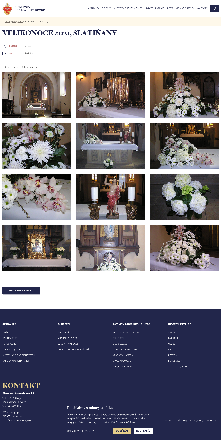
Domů (7, 21)
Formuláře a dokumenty (180, 8)
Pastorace (118, 338)
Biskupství (63, 332)
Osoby (171, 343)
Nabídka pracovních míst (15, 360)
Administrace (211, 420)
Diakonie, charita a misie (125, 349)
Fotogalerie (17, 21)
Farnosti (173, 338)
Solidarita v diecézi (68, 343)
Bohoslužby (175, 360)
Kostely (172, 355)
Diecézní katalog (155, 8)
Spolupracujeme (122, 360)
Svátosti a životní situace (127, 332)
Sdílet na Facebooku (21, 290)
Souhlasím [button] (143, 431)
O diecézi (106, 8)
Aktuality (93, 8)
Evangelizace (120, 343)
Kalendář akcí (9, 338)
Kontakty (202, 8)
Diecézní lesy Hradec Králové (73, 349)
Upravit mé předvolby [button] (80, 431)
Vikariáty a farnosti (68, 338)
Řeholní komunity (122, 366)
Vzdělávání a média (123, 355)
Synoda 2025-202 (10, 349)
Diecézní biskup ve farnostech (18, 355)
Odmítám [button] (122, 431)
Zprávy (6, 332)
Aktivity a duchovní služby (128, 8)
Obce (171, 349)
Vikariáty (173, 332)
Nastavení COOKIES (193, 420)
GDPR (164, 420)
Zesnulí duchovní (177, 366)
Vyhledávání (175, 420)
